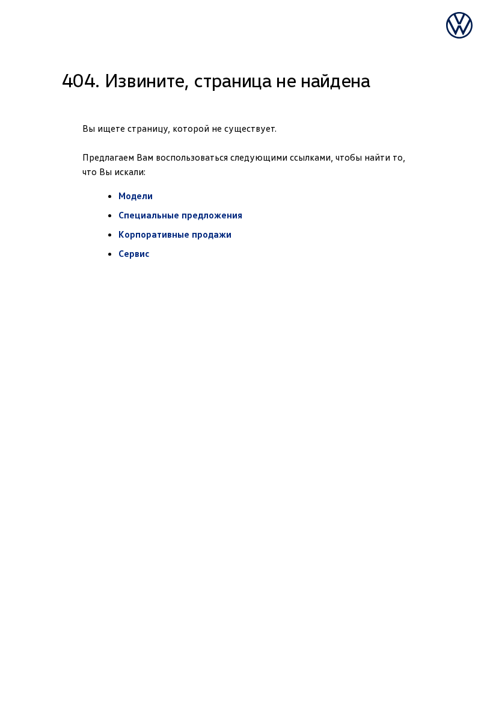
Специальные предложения (180, 215)
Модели (135, 196)
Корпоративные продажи (174, 234)
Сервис (134, 253)
